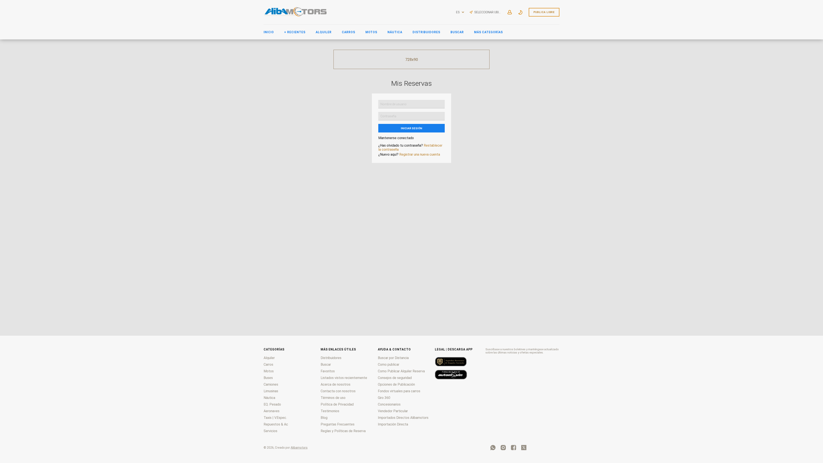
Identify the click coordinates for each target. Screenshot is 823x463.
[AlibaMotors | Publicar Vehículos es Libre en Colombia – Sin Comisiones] (296, 16)
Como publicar (388, 364)
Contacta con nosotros (338, 391)
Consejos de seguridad (395, 378)
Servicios (270, 431)
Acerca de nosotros (335, 384)
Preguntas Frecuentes (337, 424)
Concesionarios (389, 404)
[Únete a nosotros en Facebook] (513, 447)
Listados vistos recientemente (344, 378)
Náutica (394, 32)
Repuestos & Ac (276, 424)
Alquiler (324, 32)
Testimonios (330, 411)
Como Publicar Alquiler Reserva (401, 371)
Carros (348, 32)
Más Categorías (488, 32)
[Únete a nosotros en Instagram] (503, 447)
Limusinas (271, 391)
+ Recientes (294, 32)
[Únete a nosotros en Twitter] (523, 447)
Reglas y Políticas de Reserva (343, 431)
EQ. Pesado (272, 404)
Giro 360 (384, 398)
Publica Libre (544, 12)
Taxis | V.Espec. (275, 418)
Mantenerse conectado (396, 138)
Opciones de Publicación (396, 384)
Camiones (271, 384)
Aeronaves (271, 411)
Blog (324, 418)
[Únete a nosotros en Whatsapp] (493, 447)
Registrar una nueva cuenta (419, 154)
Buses (268, 378)
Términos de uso (333, 398)
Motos (371, 32)
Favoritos (328, 371)
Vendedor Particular (393, 411)
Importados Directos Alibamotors (403, 418)
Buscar (457, 32)
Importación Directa (393, 424)
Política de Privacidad (337, 404)
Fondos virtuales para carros (399, 391)
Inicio (269, 32)
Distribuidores (426, 32)
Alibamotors (299, 447)
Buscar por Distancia (393, 358)
